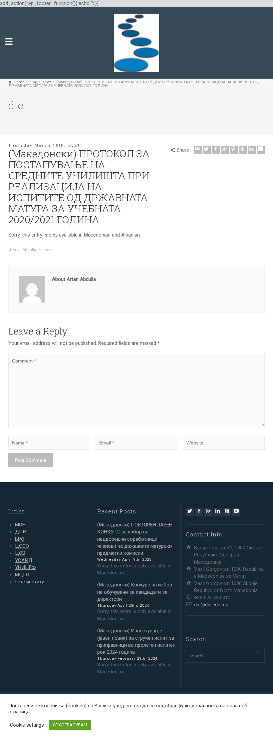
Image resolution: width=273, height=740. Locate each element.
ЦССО (22, 546)
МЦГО (22, 575)
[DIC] (136, 43)
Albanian (130, 235)
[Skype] (227, 512)
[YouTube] (236, 512)
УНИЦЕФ (25, 567)
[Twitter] (207, 150)
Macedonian (97, 235)
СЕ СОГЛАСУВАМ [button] (70, 724)
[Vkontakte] (261, 150)
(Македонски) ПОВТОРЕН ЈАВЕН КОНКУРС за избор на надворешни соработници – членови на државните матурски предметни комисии (134, 539)
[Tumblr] (243, 150)
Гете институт (30, 582)
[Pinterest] (234, 150)
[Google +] (225, 150)
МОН (20, 525)
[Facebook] (216, 150)
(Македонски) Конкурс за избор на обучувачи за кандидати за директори (134, 592)
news (47, 250)
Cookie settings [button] (27, 725)
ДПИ (20, 532)
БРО (19, 539)
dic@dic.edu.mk (211, 605)
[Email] (198, 150)
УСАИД (23, 560)
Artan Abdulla (24, 250)
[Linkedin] (252, 150)
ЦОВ (20, 553)
